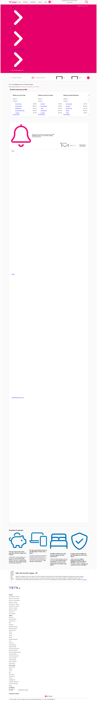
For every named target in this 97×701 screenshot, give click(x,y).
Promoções (25, 2)
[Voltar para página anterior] (52, 2)
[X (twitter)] (15, 588)
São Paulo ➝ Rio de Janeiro (14, 598)
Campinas (17, 112)
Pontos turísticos (12, 663)
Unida (10, 641)
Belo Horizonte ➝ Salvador (14, 606)
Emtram (10, 631)
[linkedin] (17, 588)
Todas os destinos (12, 613)
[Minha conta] (49, 2)
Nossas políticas (12, 676)
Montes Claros (69, 108)
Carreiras (10, 677)
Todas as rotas (11, 611)
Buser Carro (11, 617)
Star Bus (10, 635)
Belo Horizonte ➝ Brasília (14, 604)
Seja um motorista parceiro (14, 648)
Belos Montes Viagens (13, 626)
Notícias (10, 670)
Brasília (67, 110)
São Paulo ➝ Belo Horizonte (14, 600)
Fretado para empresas (13, 650)
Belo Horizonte (18, 106)
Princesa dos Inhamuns (13, 639)
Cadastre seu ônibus (12, 646)
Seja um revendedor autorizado (15, 652)
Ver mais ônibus (16, 114)
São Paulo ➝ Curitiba (13, 602)
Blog (10, 672)
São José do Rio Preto (19, 110)
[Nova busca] (86, 2)
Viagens (40, 2)
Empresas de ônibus (12, 618)
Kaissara (10, 637)
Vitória (42, 108)
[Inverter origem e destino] (33, 78)
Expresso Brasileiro (12, 644)
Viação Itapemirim (12, 630)
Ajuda (45, 2)
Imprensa (10, 668)
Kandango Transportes (13, 628)
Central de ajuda (12, 666)
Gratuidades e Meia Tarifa (14, 681)
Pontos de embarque (12, 661)
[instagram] (10, 588)
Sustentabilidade (12, 679)
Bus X (10, 622)
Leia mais (84, 579)
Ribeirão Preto (18, 108)
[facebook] (12, 588)
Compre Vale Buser (12, 659)
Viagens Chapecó (12, 620)
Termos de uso (11, 674)
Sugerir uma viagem (12, 657)
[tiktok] (19, 588)
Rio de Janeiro (18, 103)
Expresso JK (11, 624)
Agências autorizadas (13, 653)
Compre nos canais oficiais (14, 655)
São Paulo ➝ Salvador (13, 607)
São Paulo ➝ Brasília (13, 609)
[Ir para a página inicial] (13, 586)
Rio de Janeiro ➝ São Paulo (14, 596)
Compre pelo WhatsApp (13, 683)
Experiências (33, 2)
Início (19, 2)
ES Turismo (11, 642)
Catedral (10, 633)
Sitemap (10, 685)
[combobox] (21, 77)
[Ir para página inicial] (13, 2)
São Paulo (43, 103)
